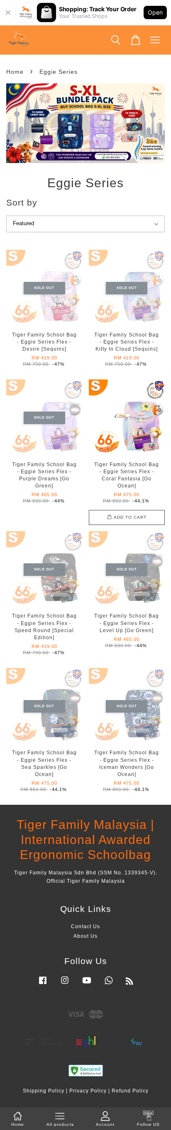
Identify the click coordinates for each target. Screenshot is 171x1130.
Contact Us (85, 926)
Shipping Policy (43, 1091)
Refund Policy (130, 1091)
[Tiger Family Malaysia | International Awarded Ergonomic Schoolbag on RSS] (129, 983)
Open (155, 12)
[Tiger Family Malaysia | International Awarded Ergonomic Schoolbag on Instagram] (65, 984)
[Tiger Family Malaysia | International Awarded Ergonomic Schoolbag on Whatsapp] (109, 984)
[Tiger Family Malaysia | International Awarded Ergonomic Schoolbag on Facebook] (43, 984)
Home (15, 71)
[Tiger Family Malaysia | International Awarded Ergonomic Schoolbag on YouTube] (87, 984)
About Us (85, 936)
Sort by (21, 202)
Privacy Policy (88, 1091)
